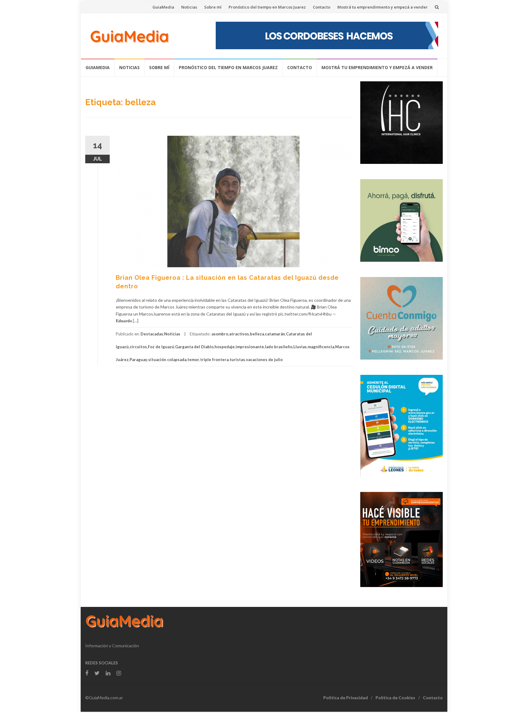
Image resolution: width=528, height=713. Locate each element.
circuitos (138, 346)
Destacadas (152, 333)
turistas (237, 359)
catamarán (275, 333)
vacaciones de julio (264, 359)
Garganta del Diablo (194, 346)
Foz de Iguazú (161, 346)
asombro (219, 333)
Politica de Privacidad (345, 697)
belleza (257, 333)
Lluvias (300, 346)
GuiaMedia (163, 7)
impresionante (250, 346)
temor (193, 359)
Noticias (189, 7)
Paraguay (138, 359)
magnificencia (321, 346)
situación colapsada (167, 359)
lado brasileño (278, 346)
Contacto (321, 7)
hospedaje (225, 346)
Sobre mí (213, 7)
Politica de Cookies (395, 697)
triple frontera (214, 359)
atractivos (239, 333)
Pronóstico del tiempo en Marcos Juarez (267, 7)
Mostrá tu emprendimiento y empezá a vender (382, 7)
